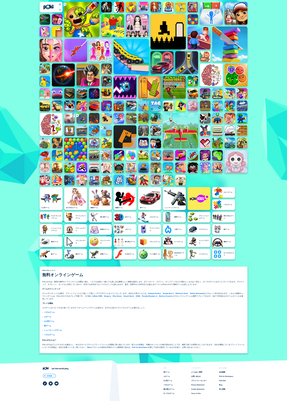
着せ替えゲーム (168, 389)
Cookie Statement (197, 389)
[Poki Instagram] (51, 383)
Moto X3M (98, 296)
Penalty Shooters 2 (149, 296)
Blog (220, 385)
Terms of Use (196, 393)
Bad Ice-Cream (165, 296)
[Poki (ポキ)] (48, 7)
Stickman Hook (181, 293)
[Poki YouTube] (56, 383)
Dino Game (117, 296)
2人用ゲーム (49, 321)
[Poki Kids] (199, 198)
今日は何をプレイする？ (60, 9)
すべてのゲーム (168, 393)
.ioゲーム (47, 317)
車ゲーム (47, 326)
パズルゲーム (49, 312)
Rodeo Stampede (197, 293)
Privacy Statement (197, 385)
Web (89, 347)
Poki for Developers (140, 347)
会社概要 (222, 372)
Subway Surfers (154, 293)
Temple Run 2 (168, 293)
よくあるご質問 (196, 372)
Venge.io (107, 296)
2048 (138, 296)
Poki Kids (222, 380)
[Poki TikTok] (45, 383)
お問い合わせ (196, 376)
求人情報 (222, 389)
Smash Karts (129, 296)
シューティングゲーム (53, 330)
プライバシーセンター (199, 380)
